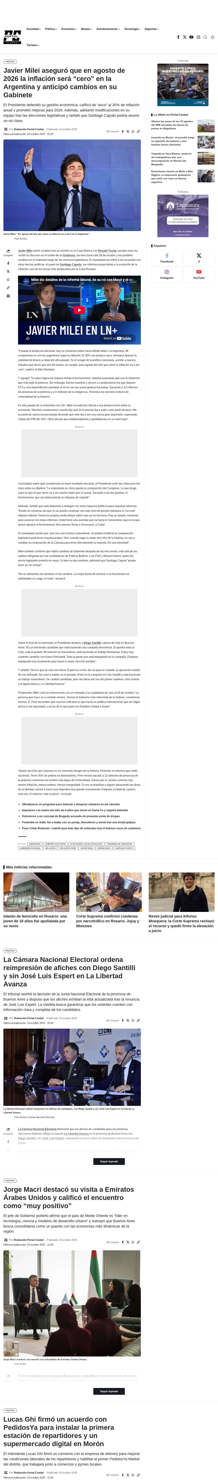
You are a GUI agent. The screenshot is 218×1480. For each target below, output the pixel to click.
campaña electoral (55, 844)
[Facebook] (178, 37)
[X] (184, 37)
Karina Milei (104, 848)
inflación (50, 848)
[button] (205, 37)
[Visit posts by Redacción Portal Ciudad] (5, 129)
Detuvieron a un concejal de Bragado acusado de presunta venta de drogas (71, 816)
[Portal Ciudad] (12, 37)
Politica (10, 62)
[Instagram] (198, 37)
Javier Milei (25, 250)
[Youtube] (199, 274)
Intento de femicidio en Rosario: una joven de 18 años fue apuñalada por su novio (35, 921)
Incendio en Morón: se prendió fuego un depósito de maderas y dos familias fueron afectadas (173, 141)
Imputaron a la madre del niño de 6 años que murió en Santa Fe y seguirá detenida (75, 810)
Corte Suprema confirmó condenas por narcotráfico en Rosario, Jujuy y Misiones (107, 921)
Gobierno (69, 255)
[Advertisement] (109, 10)
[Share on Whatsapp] (133, 131)
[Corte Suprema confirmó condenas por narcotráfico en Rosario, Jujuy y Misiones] (109, 892)
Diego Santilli (92, 642)
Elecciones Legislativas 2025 (87, 844)
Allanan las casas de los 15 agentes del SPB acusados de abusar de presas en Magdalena (172, 125)
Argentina (34, 844)
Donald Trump (107, 250)
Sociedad (13, 908)
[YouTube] (191, 37)
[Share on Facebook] (122, 131)
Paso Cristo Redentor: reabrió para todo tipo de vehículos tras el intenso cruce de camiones (81, 828)
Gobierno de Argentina (119, 844)
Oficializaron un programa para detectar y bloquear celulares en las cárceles (71, 804)
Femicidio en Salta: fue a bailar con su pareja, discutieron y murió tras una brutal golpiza (78, 822)
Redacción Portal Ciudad (29, 129)
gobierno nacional (30, 848)
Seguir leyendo (109, 1161)
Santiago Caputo (71, 264)
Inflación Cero (68, 848)
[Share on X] (128, 131)
